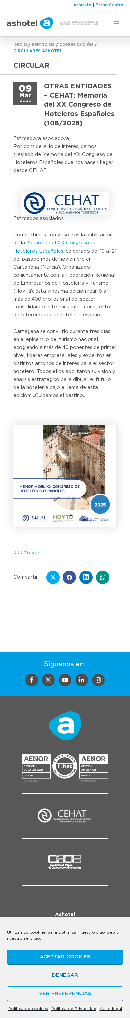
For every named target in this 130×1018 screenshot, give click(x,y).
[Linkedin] (81, 680)
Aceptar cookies (65, 956)
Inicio (20, 45)
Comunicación (76, 45)
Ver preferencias (65, 993)
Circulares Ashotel (37, 51)
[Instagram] (98, 680)
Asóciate (82, 5)
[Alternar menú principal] (116, 23)
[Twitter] (48, 680)
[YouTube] (65, 680)
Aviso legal (111, 1009)
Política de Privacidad (73, 1009)
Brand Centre (109, 5)
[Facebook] (31, 680)
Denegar (65, 975)
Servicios (43, 45)
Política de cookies (28, 1009)
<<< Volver (26, 552)
